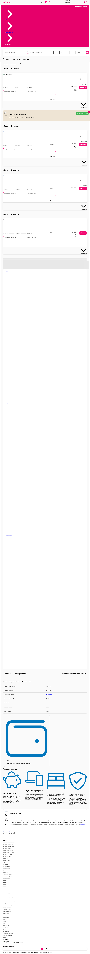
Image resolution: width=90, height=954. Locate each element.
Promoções (20, 2)
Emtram (4, 880)
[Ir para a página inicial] (7, 831)
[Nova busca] (85, 2)
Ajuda (41, 2)
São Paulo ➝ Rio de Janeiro (8, 844)
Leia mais (83, 824)
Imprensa (4, 919)
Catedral (4, 882)
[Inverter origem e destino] (28, 52)
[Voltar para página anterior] (49, 2)
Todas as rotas (5, 858)
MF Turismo (49, 694)
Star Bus (4, 884)
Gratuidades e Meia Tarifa (8, 933)
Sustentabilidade (6, 931)
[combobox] (16, 52)
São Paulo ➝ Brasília (7, 856)
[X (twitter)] (9, 834)
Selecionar (83, 87)
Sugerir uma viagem (7, 907)
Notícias (4, 921)
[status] (45, 259)
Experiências (29, 2)
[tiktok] (14, 834)
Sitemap (4, 937)
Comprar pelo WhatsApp (82, 113)
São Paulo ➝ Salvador (7, 854)
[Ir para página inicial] (7, 2)
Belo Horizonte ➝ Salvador (8, 852)
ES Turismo (5, 891)
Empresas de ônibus (7, 866)
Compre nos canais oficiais (8, 905)
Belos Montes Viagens (7, 874)
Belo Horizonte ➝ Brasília (8, 850)
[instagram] (4, 834)
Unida (4, 889)
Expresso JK (5, 872)
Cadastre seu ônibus (7, 895)
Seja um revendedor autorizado (9, 901)
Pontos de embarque (7, 911)
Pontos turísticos (6, 913)
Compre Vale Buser (6, 909)
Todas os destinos (6, 860)
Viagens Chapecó (6, 868)
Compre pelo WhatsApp (7, 935)
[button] (45, 91)
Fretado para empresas (7, 899)
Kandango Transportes (7, 876)
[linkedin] (11, 834)
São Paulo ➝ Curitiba (7, 848)
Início (14, 2)
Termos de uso (6, 925)
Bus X (4, 870)
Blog (4, 923)
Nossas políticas (6, 927)
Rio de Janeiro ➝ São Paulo (8, 842)
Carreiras (4, 929)
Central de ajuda (6, 917)
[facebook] (6, 834)
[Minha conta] (46, 2)
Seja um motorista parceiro (8, 897)
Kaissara (4, 886)
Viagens (36, 2)
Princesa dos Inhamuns (7, 888)
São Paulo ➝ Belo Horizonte (8, 846)
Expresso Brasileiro (7, 893)
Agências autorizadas (7, 903)
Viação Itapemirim (6, 878)
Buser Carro (5, 864)
